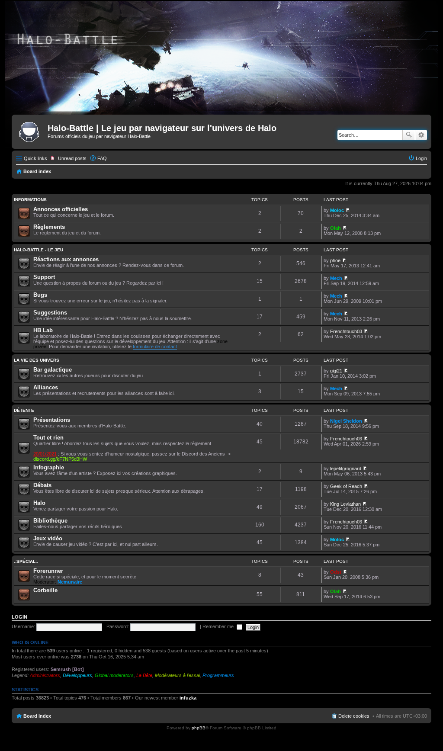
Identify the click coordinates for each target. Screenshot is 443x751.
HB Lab (43, 330)
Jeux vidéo (47, 538)
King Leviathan (345, 504)
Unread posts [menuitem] (72, 158)
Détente (24, 410)
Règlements (49, 227)
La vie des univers (36, 360)
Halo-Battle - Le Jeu (38, 249)
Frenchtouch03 (346, 331)
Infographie (48, 467)
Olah (335, 228)
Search (408, 135)
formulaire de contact (155, 346)
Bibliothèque (50, 520)
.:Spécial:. (26, 561)
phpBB (198, 727)
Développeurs (77, 675)
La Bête (144, 675)
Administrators (45, 675)
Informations (30, 199)
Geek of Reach (346, 486)
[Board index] (31, 130)
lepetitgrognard (345, 468)
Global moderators (114, 675)
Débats (42, 485)
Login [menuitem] (421, 158)
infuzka (188, 697)
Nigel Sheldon (346, 421)
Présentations (51, 420)
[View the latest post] (347, 210)
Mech (336, 278)
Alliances (45, 387)
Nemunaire (70, 581)
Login (19, 616)
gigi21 (336, 370)
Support (44, 277)
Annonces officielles (60, 209)
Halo (39, 503)
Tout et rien (48, 437)
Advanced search (421, 135)
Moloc (337, 210)
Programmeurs (218, 675)
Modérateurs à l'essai (177, 675)
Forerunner (48, 571)
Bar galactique (52, 369)
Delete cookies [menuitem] (353, 716)
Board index (37, 171)
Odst (335, 571)
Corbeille (45, 590)
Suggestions (50, 312)
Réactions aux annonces (66, 259)
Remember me (218, 626)
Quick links (35, 158)
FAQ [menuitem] (102, 158)
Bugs (40, 295)
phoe (335, 260)
